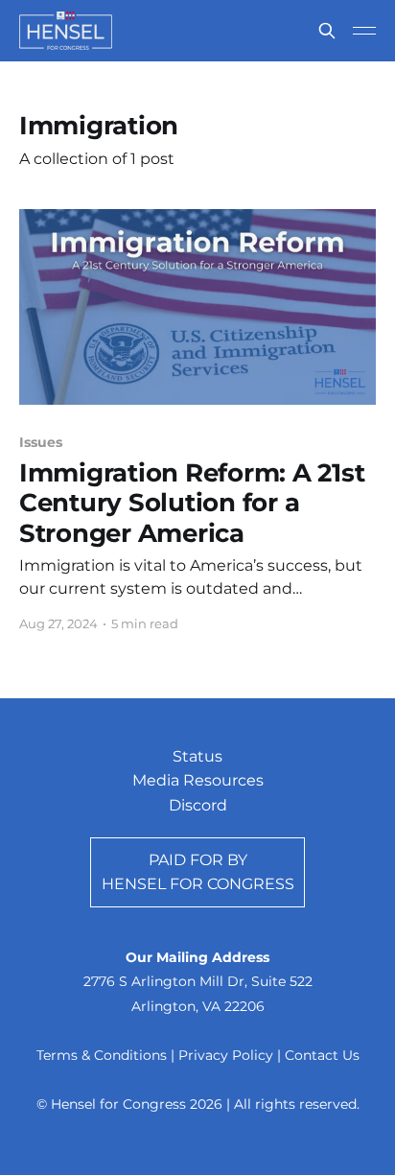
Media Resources (198, 780)
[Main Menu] (364, 30)
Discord (198, 805)
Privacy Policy (225, 1055)
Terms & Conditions (101, 1055)
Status (197, 756)
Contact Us (322, 1055)
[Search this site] (327, 30)
